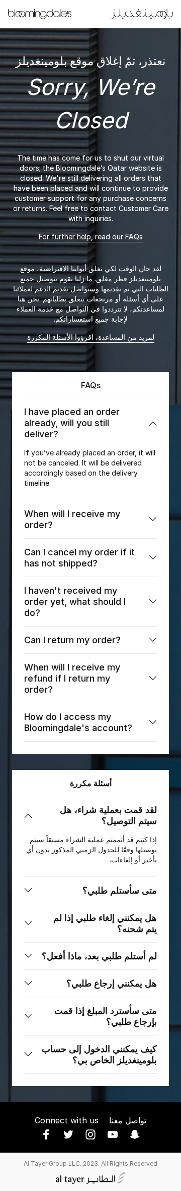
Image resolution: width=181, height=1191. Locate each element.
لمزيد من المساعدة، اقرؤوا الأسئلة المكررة (90, 337)
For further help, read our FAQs (91, 236)
